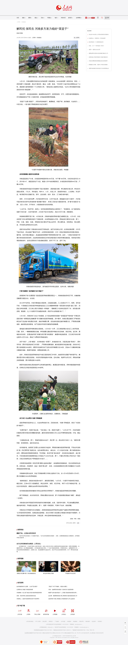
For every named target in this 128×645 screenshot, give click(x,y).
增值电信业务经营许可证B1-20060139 (62, 630)
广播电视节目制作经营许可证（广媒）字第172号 (83, 630)
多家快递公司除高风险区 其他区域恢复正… (99, 57)
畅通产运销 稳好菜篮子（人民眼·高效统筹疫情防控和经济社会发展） (66, 592)
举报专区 (63, 17)
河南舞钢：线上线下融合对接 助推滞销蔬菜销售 (29, 592)
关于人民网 (38, 621)
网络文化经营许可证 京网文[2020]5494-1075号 (53, 633)
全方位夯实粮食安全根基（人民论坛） (29, 543)
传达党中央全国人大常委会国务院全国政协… (99, 34)
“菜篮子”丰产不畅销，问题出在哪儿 (57, 586)
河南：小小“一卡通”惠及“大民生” (96, 45)
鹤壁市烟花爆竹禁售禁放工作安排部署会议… (99, 68)
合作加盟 (63, 621)
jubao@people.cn (78, 624)
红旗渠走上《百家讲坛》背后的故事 (97, 38)
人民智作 (72, 614)
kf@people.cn (50, 627)
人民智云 (63, 614)
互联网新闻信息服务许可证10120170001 (43, 630)
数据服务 (75, 621)
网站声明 (81, 621)
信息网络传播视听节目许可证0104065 (33, 633)
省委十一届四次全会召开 (94, 49)
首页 (18, 17)
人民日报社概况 (29, 621)
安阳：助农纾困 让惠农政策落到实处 (26, 595)
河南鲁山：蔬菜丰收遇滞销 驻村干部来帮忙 (28, 598)
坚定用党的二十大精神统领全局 (96, 42)
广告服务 (57, 621)
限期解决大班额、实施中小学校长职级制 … (99, 64)
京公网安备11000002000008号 (96, 633)
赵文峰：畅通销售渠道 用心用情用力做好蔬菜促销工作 (62, 595)
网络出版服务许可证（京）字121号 (72, 633)
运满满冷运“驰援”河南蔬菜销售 (25, 589)
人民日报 (19, 614)
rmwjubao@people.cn (84, 627)
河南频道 (24, 22)
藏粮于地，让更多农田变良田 (26, 533)
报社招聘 (45, 621)
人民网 (18, 22)
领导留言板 (46, 614)
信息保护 (94, 621)
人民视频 (55, 614)
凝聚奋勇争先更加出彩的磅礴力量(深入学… (99, 53)
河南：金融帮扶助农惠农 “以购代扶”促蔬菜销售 (60, 589)
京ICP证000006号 (85, 633)
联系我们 (100, 621)
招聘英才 (51, 621)
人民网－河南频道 (36, 37)
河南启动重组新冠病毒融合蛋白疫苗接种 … (99, 60)
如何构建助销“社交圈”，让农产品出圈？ (27, 586)
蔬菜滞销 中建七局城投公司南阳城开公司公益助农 (61, 598)
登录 (108, 17)
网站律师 (88, 621)
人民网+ (28, 614)
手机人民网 (37, 614)
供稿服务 (69, 621)
